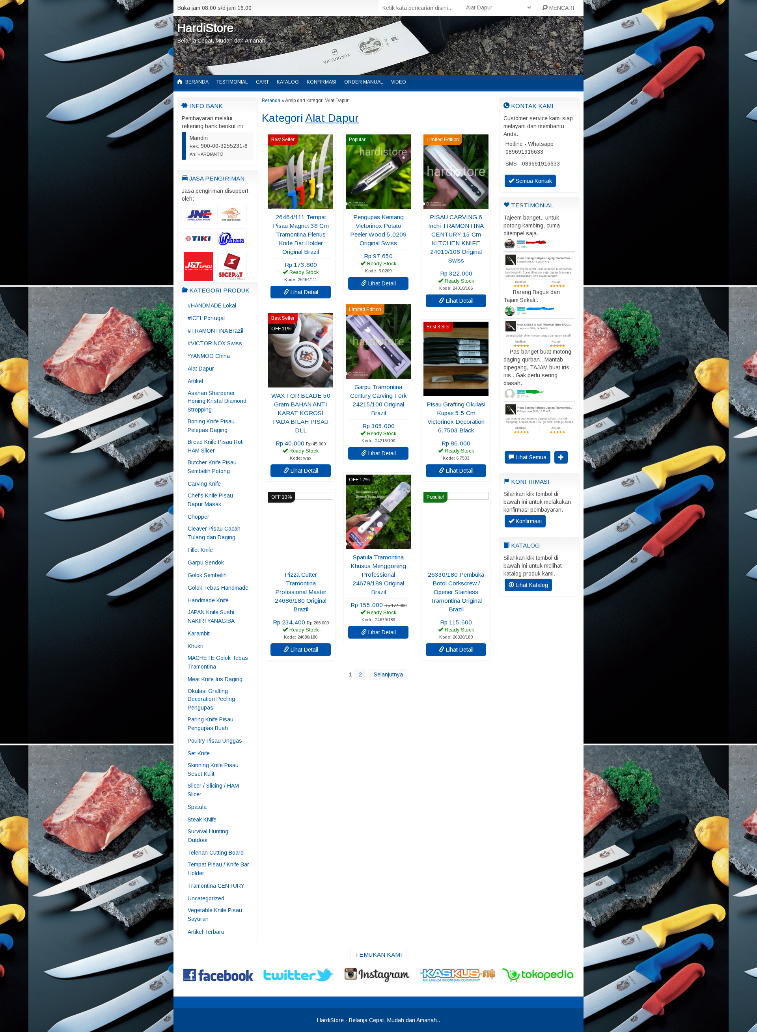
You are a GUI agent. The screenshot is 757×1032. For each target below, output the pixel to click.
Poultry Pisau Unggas (215, 741)
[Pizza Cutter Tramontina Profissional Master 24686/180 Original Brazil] (300, 562)
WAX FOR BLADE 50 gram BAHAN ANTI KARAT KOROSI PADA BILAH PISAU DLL (300, 413)
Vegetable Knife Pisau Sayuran (215, 914)
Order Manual (363, 82)
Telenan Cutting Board (216, 852)
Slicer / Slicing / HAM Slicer (213, 789)
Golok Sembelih (207, 575)
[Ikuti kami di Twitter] (298, 979)
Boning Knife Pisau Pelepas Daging (211, 425)
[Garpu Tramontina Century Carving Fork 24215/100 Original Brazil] (378, 375)
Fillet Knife (200, 550)
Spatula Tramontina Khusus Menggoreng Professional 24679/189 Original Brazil (378, 574)
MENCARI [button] (561, 8)
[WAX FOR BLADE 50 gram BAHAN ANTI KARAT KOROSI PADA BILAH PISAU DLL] (300, 383)
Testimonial (232, 82)
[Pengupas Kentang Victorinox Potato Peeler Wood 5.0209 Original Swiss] (378, 205)
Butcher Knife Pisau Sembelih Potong (212, 466)
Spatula (197, 807)
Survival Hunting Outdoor (208, 835)
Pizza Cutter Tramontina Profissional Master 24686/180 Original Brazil (300, 592)
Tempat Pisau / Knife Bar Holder (218, 868)
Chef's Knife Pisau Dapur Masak (210, 499)
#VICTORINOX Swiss (215, 343)
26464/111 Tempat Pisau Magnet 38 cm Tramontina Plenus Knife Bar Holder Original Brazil (301, 234)
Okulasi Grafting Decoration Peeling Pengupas (211, 699)
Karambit (199, 633)
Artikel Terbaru (206, 932)
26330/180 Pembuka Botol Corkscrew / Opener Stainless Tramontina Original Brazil (456, 592)
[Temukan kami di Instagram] (378, 979)
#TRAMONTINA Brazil (215, 331)
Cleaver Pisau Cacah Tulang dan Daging (214, 532)
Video (398, 82)
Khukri (195, 646)
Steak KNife (202, 819)
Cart (262, 82)
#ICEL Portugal (206, 318)
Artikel (195, 381)
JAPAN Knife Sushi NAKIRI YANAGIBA (211, 616)
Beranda (196, 82)
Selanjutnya (388, 674)
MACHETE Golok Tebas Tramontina (218, 662)
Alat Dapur (201, 368)
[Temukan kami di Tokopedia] (538, 979)
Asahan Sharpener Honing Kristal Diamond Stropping (217, 401)
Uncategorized (206, 898)
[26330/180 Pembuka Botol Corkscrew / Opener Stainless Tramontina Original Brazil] (456, 562)
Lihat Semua (530, 457)
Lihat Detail (303, 292)
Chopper (198, 517)
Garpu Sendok (206, 562)
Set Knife (199, 753)
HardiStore (205, 27)
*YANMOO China (209, 356)
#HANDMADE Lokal (212, 305)
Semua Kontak (533, 181)
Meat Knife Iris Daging (215, 679)
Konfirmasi (321, 82)
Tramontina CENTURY (216, 886)
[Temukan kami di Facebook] (218, 979)
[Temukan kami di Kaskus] (458, 979)
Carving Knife (204, 484)
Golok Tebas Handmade (218, 588)
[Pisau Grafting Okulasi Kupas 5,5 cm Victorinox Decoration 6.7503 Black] (456, 392)
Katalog (288, 82)
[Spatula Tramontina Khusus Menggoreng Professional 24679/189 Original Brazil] (378, 545)
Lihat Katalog (531, 585)
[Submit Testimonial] (561, 457)
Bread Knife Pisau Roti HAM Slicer (216, 446)
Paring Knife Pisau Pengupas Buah (210, 723)
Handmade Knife (208, 600)
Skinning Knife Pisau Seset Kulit (213, 769)
